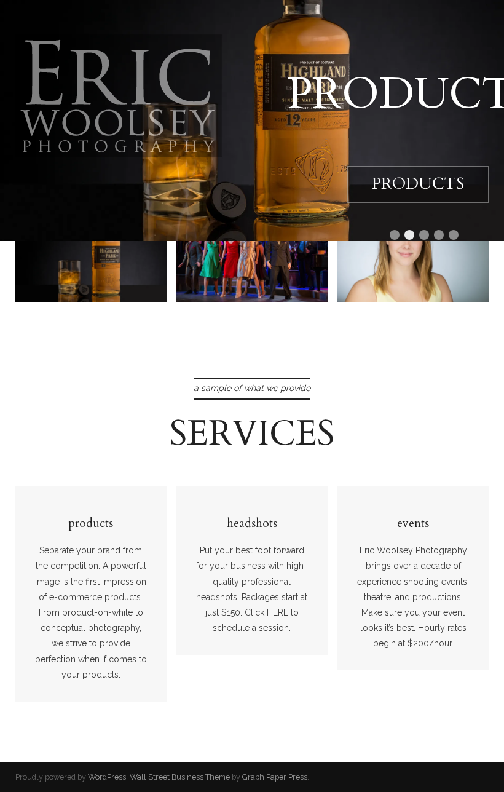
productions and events (258, 263)
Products (418, 184)
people (377, 271)
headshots (252, 523)
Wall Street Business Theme (180, 777)
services (252, 434)
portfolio (43, 287)
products (67, 271)
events (413, 523)
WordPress (107, 777)
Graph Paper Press (274, 777)
